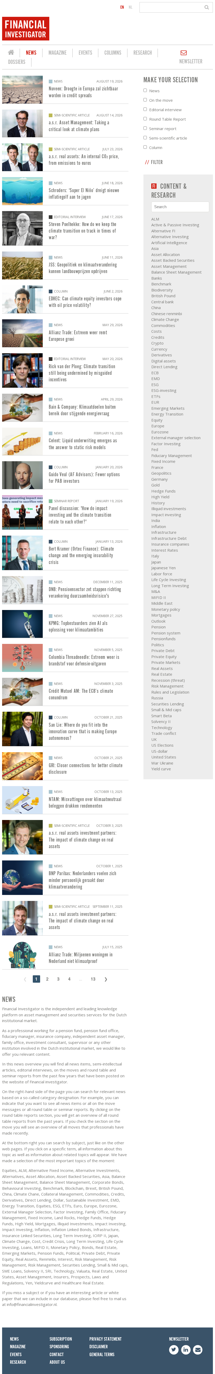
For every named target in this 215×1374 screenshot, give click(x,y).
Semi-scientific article (168, 138)
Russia (157, 697)
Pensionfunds (163, 638)
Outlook (158, 621)
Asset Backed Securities (173, 260)
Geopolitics (161, 473)
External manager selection (176, 437)
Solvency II (161, 721)
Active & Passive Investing (175, 224)
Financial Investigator (11, 53)
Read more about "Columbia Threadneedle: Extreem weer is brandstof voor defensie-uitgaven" (65, 658)
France (157, 467)
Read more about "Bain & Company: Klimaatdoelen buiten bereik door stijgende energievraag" (65, 408)
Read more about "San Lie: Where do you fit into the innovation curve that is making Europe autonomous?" (65, 729)
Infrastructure (163, 532)
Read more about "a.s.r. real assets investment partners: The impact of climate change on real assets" (65, 837)
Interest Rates (164, 550)
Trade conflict (163, 733)
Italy (155, 555)
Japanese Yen (163, 567)
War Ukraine (162, 763)
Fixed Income (163, 461)
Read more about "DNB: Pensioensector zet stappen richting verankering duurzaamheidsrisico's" (65, 590)
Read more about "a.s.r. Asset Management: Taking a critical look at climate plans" (65, 123)
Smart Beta (161, 715)
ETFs (155, 396)
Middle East (162, 603)
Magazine (58, 53)
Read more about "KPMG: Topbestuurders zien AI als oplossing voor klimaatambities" (65, 624)
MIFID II (158, 597)
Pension (158, 626)
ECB (155, 372)
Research (142, 53)
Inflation (158, 526)
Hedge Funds (163, 491)
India (155, 520)
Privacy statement (105, 1339)
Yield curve (161, 768)
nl (130, 7)
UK (154, 739)
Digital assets (163, 360)
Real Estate (161, 674)
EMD (155, 378)
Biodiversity (162, 290)
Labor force (161, 573)
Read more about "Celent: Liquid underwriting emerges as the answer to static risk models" (65, 441)
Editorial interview (165, 109)
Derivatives (161, 354)
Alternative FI (163, 230)
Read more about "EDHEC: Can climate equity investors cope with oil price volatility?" (65, 299)
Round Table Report (167, 119)
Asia (155, 248)
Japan (156, 562)
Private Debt (163, 650)
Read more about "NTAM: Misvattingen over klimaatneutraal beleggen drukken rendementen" (65, 800)
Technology (161, 727)
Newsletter (190, 62)
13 (93, 979)
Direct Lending (164, 366)
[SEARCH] (207, 7)
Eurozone (160, 431)
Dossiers (16, 62)
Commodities (163, 325)
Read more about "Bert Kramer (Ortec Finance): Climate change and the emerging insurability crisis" (65, 553)
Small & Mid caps (166, 709)
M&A (155, 591)
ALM (155, 219)
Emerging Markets (168, 408)
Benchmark (161, 283)
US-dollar (159, 751)
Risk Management (167, 686)
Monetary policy (165, 609)
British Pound (163, 295)
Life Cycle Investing (168, 579)
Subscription (61, 1339)
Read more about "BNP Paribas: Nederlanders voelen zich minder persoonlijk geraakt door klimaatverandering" (65, 877)
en (122, 7)
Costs (156, 331)
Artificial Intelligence (169, 242)
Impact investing (166, 514)
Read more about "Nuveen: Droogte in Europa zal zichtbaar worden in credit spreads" (65, 90)
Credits (157, 337)
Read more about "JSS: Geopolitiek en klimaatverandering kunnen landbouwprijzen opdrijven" (65, 265)
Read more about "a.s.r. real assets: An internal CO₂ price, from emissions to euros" (65, 157)
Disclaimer (98, 1346)
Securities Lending (167, 703)
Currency (159, 349)
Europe (157, 425)
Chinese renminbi (166, 313)
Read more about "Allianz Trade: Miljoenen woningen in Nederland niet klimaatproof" (65, 955)
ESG (155, 384)
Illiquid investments (168, 508)
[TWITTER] (174, 1350)
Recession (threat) (168, 680)
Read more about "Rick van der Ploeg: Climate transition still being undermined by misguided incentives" (65, 370)
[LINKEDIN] (186, 1350)
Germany (159, 479)
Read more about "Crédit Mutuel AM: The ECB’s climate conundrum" (65, 692)
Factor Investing (166, 443)
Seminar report (162, 128)
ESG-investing (163, 390)
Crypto (157, 343)
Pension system (165, 632)
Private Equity (164, 656)
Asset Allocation (165, 254)
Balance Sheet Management (176, 272)
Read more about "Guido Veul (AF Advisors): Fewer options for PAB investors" (65, 475)
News (31, 53)
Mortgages (161, 615)
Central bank (162, 301)
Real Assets (162, 668)
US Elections (162, 745)
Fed (154, 449)
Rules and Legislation (170, 692)
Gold (155, 485)
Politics (157, 644)
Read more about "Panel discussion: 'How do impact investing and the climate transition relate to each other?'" (65, 512)
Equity (157, 420)
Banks (156, 278)
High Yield (160, 496)
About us (57, 1362)
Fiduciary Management (171, 455)
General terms (101, 1354)
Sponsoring (59, 1346)
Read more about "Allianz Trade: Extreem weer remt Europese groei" (65, 333)
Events (85, 53)
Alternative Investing (170, 236)
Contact (57, 1354)
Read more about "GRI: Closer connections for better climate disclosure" (65, 766)
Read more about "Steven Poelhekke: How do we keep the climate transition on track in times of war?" (65, 228)
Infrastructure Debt (169, 538)
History (158, 502)
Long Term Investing (170, 585)
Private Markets (165, 662)
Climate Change (165, 319)
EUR (155, 402)
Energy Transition (167, 414)
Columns (112, 53)
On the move (161, 100)
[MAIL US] (197, 1350)
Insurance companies (170, 544)
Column (155, 147)
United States (163, 757)
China (156, 307)
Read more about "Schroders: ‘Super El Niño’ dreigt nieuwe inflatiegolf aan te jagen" (65, 191)
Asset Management (169, 266)
